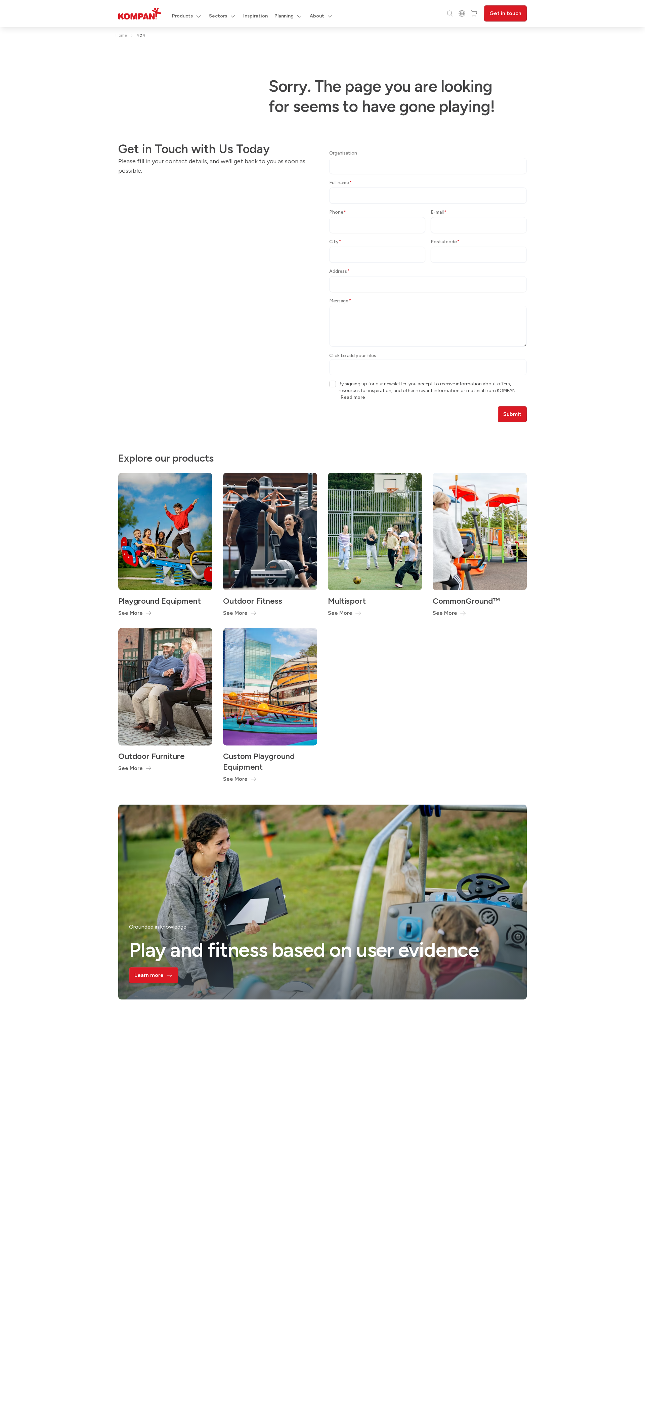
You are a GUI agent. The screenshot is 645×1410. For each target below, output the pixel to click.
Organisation (343, 153)
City (335, 242)
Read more (353, 397)
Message (340, 301)
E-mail (438, 212)
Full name (340, 182)
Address (339, 271)
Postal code (445, 242)
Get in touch (505, 13)
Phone (337, 212)
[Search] (450, 13)
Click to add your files (352, 355)
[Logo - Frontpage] (139, 13)
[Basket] (474, 13)
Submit (512, 414)
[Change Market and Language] (462, 13)
